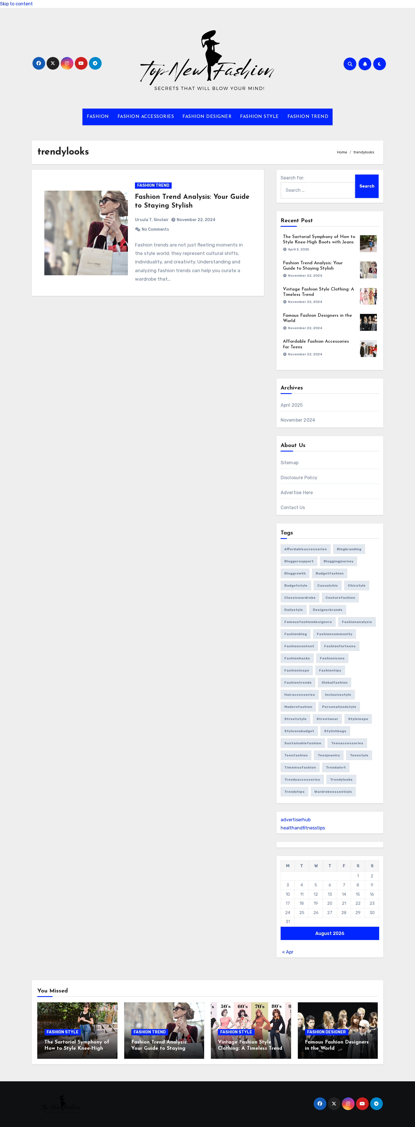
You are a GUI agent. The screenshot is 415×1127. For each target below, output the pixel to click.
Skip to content (16, 3)
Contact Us (293, 507)
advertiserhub (296, 819)
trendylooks (341, 780)
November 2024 (298, 420)
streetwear (327, 719)
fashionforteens (340, 646)
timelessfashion (300, 767)
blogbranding (349, 549)
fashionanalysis (357, 622)
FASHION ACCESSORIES (145, 117)
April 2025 (292, 405)
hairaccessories (299, 695)
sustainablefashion (302, 743)
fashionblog (295, 634)
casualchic (327, 585)
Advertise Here (297, 492)
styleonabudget (299, 731)
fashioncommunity (334, 634)
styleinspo (358, 719)
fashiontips (330, 670)
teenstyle (359, 755)
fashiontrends (298, 682)
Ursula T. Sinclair (152, 219)
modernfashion (298, 707)
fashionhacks (297, 658)
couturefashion (340, 598)
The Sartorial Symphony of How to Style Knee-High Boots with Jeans (76, 1048)
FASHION (98, 117)
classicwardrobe (300, 598)
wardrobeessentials (333, 792)
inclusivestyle (338, 695)
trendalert (336, 767)
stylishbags (335, 731)
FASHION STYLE (259, 117)
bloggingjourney (338, 561)
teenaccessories (347, 743)
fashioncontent (299, 646)
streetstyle (295, 719)
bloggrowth (295, 573)
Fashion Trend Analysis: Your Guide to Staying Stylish (159, 1048)
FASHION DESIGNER (206, 117)
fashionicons (332, 658)
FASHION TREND (308, 117)
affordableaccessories (305, 549)
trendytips (294, 792)
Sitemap (289, 462)
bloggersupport (299, 561)
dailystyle (293, 610)
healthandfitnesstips (303, 828)
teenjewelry (329, 755)
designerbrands (327, 610)
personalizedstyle (339, 707)
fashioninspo (296, 670)
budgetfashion (330, 573)
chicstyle (357, 585)
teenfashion (296, 755)
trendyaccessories (302, 780)
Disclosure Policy (299, 477)
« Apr (287, 952)
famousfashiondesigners (308, 622)
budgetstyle (295, 585)
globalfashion (335, 682)
